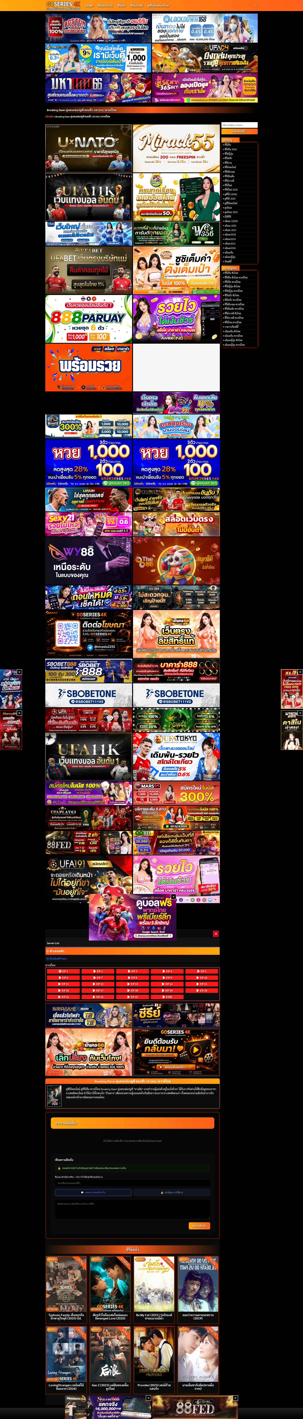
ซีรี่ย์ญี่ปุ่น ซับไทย (232, 286)
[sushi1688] (176, 270)
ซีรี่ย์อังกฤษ (230, 171)
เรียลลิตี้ (228, 261)
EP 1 (65, 971)
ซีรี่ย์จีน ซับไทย (231, 272)
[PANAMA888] (11, 689)
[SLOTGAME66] (292, 689)
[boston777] (98, 28)
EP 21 (65, 997)
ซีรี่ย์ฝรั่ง (228, 158)
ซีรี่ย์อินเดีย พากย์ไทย (234, 308)
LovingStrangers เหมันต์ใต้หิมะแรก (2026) (66, 1386)
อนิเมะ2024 (230, 248)
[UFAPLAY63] (88, 818)
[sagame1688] (88, 1015)
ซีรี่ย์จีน (121, 5)
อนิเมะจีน (229, 252)
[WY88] (88, 561)
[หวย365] (88, 463)
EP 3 (134, 971)
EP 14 (168, 984)
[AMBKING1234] (176, 197)
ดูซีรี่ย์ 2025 (230, 198)
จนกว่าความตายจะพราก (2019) (198, 1316)
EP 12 (99, 984)
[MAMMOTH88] (88, 426)
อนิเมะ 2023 (230, 230)
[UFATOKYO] (176, 757)
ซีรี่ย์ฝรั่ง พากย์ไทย (233, 299)
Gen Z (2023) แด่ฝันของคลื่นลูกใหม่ (110, 1386)
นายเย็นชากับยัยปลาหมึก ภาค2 (198, 1386)
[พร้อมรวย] (88, 367)
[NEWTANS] (11, 730)
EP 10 (203, 977)
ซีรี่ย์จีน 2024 (231, 149)
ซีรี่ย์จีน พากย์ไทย (233, 281)
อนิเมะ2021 (230, 243)
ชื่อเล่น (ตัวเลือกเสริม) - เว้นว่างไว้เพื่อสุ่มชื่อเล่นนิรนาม (79, 1177)
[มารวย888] (292, 730)
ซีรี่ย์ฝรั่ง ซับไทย (232, 295)
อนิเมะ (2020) (231, 221)
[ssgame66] (108, 1407)
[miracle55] (176, 148)
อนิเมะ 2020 (230, 225)
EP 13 (134, 984)
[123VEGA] (176, 597)
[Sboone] (88, 695)
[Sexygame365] (205, 87)
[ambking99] (176, 879)
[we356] (176, 234)
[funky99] (176, 403)
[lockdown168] (205, 28)
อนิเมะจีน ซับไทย (232, 331)
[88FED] (88, 842)
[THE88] (176, 561)
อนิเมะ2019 (230, 239)
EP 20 (203, 990)
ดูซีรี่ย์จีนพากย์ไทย (158, 5)
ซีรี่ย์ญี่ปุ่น (229, 153)
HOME (89, 5)
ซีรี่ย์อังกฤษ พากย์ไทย (234, 304)
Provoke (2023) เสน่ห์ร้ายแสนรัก (154, 1386)
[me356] (88, 234)
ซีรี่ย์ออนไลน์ (105, 5)
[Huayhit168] (98, 58)
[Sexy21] (88, 524)
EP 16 (65, 990)
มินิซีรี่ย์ (228, 216)
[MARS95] (176, 793)
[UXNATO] (88, 148)
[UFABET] (88, 270)
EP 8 (134, 977)
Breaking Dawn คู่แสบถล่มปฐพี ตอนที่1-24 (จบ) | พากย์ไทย (81, 110)
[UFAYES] (88, 720)
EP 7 (99, 977)
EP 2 (99, 971)
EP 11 (65, 984)
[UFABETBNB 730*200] (176, 499)
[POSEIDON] (88, 597)
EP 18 (134, 990)
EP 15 (203, 984)
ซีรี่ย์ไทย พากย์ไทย (233, 322)
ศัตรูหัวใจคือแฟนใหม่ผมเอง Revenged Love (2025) (110, 1316)
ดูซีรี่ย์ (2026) (231, 194)
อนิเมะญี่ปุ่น (230, 256)
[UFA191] (88, 879)
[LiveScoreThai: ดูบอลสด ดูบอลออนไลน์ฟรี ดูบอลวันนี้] (132, 917)
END (168, 997)
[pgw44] (176, 720)
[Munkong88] (176, 634)
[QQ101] (176, 842)
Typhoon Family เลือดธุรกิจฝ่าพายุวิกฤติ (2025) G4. (66, 1316)
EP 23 (134, 997)
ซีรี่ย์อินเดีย (229, 176)
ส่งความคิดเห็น (199, 1225)
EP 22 (99, 997)
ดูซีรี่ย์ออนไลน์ (231, 203)
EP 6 (65, 977)
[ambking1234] (176, 426)
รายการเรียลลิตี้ (231, 326)
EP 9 (168, 977)
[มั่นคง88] (88, 1052)
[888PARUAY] (88, 319)
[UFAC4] (205, 58)
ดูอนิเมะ (228, 207)
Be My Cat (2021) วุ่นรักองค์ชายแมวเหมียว (154, 1316)
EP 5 (203, 971)
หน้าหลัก (49, 116)
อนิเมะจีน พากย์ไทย (234, 335)
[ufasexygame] (88, 793)
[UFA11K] (88, 197)
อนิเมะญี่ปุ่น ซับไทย (233, 340)
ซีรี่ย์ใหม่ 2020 (231, 189)
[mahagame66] (98, 87)
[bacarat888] (176, 671)
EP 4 (168, 971)
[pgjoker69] (176, 818)
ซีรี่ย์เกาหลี (136, 5)
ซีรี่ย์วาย (228, 162)
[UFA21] (88, 499)
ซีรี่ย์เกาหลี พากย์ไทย (234, 317)
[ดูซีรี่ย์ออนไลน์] (176, 1015)
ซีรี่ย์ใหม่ (228, 185)
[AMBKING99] (176, 319)
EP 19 (168, 990)
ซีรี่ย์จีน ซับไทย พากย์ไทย (236, 277)
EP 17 (99, 990)
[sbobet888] (88, 671)
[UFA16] (88, 757)
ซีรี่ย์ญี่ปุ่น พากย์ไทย (234, 290)
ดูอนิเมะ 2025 (231, 212)
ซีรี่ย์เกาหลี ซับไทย (233, 313)
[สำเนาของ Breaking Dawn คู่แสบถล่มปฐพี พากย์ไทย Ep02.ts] (216, 933)
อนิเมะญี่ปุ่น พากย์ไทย (235, 344)
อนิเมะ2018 (230, 234)
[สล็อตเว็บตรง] (176, 524)
